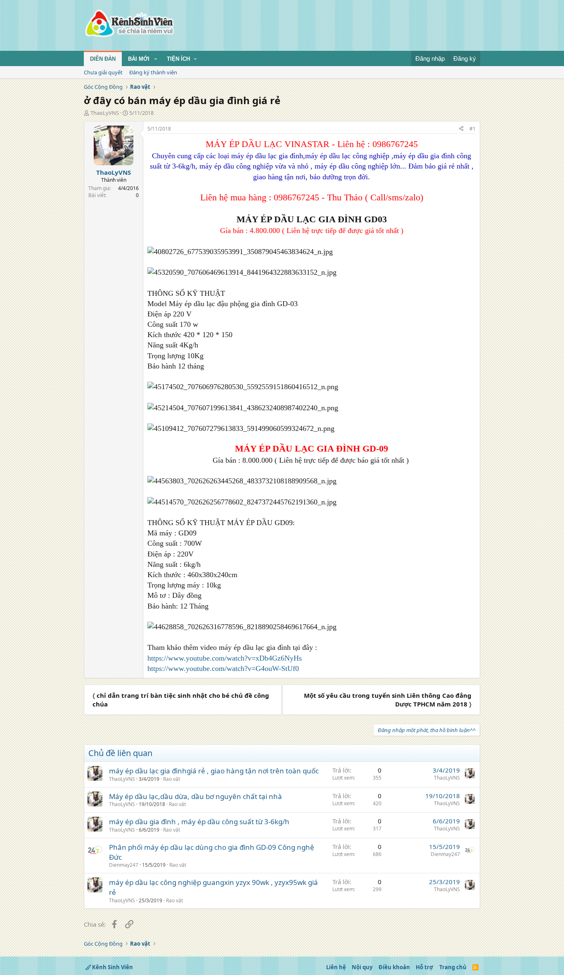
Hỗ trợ (424, 967)
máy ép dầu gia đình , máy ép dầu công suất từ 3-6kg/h (199, 821)
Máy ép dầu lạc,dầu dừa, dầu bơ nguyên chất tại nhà (195, 796)
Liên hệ (336, 967)
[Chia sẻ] (461, 129)
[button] (155, 59)
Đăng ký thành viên (153, 72)
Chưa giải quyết (103, 72)
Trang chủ (453, 967)
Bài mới (138, 59)
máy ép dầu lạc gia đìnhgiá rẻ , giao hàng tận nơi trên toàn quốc (214, 770)
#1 (472, 128)
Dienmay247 (123, 864)
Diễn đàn (103, 59)
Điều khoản (394, 967)
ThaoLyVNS (104, 113)
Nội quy (362, 967)
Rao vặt (171, 778)
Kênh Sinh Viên (112, 967)
